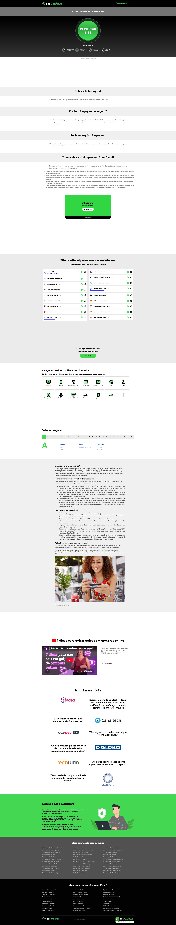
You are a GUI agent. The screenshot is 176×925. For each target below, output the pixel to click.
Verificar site (88, 208)
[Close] (107, 187)
